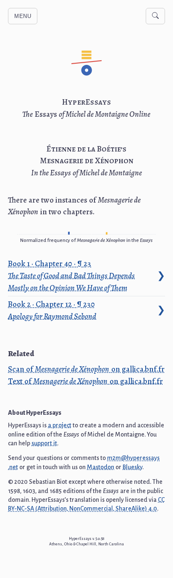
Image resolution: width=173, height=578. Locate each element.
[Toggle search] (155, 16)
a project (59, 425)
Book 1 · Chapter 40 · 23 (71, 275)
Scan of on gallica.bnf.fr (86, 369)
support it (44, 443)
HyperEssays (86, 102)
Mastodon (100, 467)
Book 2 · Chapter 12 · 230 (52, 310)
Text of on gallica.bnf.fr (85, 381)
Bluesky (132, 467)
